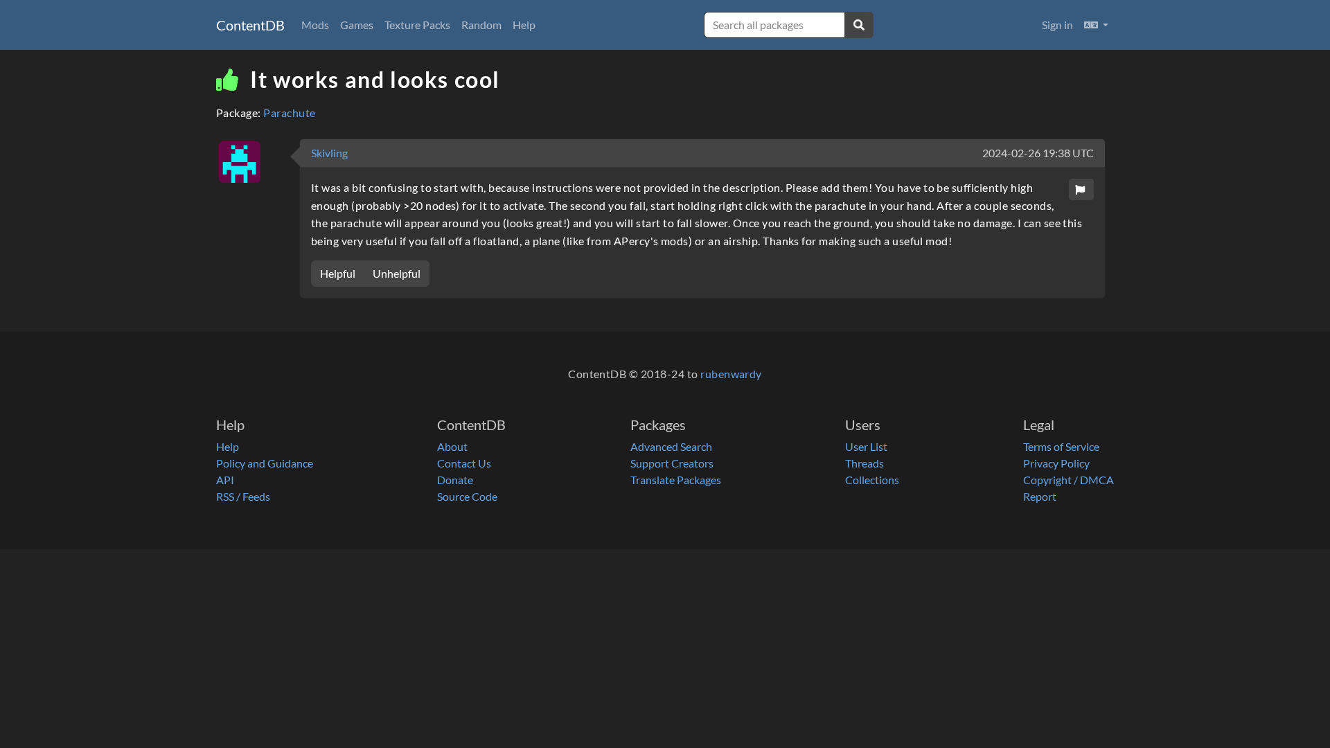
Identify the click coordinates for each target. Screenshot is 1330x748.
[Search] (859, 25)
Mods (315, 24)
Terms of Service (1061, 446)
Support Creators (671, 463)
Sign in (1057, 24)
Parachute (289, 112)
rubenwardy (731, 373)
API (225, 479)
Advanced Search (671, 446)
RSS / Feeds (243, 496)
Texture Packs (417, 24)
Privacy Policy (1056, 463)
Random (481, 24)
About (452, 446)
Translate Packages (675, 479)
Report (1039, 496)
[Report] (1081, 189)
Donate (455, 479)
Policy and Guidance (264, 463)
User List (866, 446)
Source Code (467, 496)
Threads (864, 463)
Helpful (337, 273)
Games (356, 24)
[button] (1096, 25)
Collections (872, 479)
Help (524, 24)
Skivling (329, 152)
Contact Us (464, 463)
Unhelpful (396, 273)
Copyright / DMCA (1068, 479)
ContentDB (250, 25)
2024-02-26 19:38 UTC (1038, 152)
